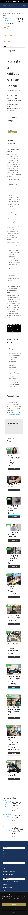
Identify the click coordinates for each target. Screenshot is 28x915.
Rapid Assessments (7, 868)
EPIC (4, 890)
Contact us (10, 329)
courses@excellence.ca (13, 121)
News (4, 856)
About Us (4, 850)
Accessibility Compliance (8, 874)
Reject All (14, 912)
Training (4, 866)
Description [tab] (7, 46)
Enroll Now (14, 468)
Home (4, 13)
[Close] (26, 893)
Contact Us (5, 858)
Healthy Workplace (7, 884)
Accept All (14, 904)
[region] (14, 903)
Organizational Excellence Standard (10, 881)
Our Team (5, 853)
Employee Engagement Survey (9, 871)
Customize (14, 908)
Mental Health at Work (7, 887)
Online (8, 13)
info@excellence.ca (15, 414)
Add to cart (8, 35)
